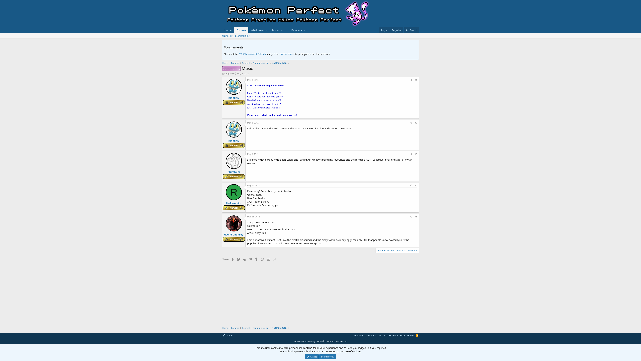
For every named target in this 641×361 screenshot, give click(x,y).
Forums (241, 30)
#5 (416, 216)
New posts (227, 35)
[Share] (411, 80)
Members (296, 30)
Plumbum (234, 171)
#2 (416, 122)
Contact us (358, 335)
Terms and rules (374, 335)
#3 (416, 154)
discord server (287, 54)
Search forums (242, 35)
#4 (416, 185)
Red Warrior (234, 203)
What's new (257, 30)
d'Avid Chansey (233, 234)
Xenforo (229, 335)
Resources (277, 30)
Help (402, 335)
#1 (416, 80)
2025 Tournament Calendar (253, 54)
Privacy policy (391, 335)
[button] (266, 30)
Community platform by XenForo (320, 341)
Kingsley (228, 73)
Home (228, 30)
